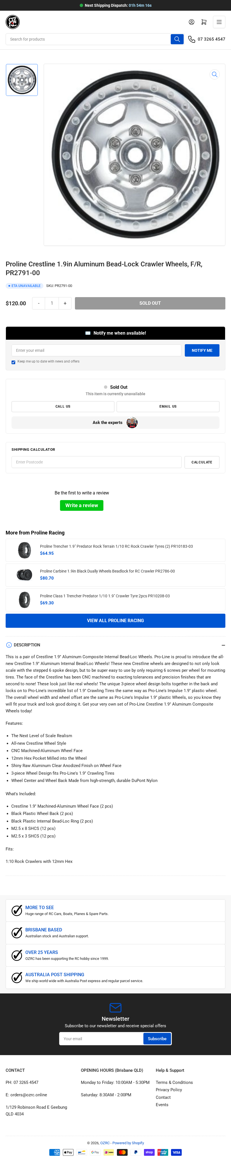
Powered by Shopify (128, 1143)
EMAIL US (168, 406)
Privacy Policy (169, 1089)
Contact (163, 1097)
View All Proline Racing (115, 620)
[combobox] (95, 39)
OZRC (105, 1143)
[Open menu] (219, 22)
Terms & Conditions (174, 1082)
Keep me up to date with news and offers (48, 361)
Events (162, 1104)
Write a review (81, 505)
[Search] (177, 39)
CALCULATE (202, 462)
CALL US (63, 406)
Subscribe (157, 1038)
